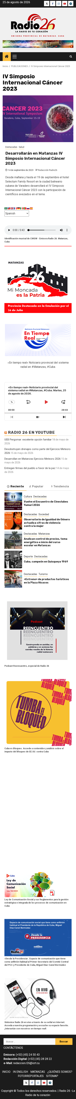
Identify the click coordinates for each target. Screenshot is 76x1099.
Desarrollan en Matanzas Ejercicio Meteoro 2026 (32, 458)
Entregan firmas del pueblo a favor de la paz (29, 468)
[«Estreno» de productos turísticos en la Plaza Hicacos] (13, 579)
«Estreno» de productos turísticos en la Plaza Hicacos (46, 581)
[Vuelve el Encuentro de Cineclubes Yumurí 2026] (13, 501)
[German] (18, 208)
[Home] (7, 56)
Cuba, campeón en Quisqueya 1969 (46, 561)
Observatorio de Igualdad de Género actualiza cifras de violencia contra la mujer (47, 522)
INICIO (6, 1071)
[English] (12, 208)
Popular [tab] (37, 486)
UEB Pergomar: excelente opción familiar (28, 439)
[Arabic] (6, 208)
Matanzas (44, 533)
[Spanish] (31, 208)
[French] (15, 208)
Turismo (43, 574)
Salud (21, 147)
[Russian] (28, 208)
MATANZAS (37, 1071)
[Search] (71, 56)
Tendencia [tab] (61, 486)
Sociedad (44, 514)
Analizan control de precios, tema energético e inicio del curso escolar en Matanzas (45, 542)
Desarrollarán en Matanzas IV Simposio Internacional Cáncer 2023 (35, 158)
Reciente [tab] (17, 486)
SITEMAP (52, 1076)
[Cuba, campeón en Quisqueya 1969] (13, 559)
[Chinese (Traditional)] (9, 208)
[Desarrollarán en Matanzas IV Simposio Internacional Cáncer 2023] (38, 118)
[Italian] (22, 208)
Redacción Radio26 (47, 170)
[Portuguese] (25, 208)
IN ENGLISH (20, 1071)
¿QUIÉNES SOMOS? (59, 1071)
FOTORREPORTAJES (31, 1076)
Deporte (28, 556)
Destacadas (11, 147)
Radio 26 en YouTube (31, 432)
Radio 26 (64, 1090)
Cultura (28, 496)
